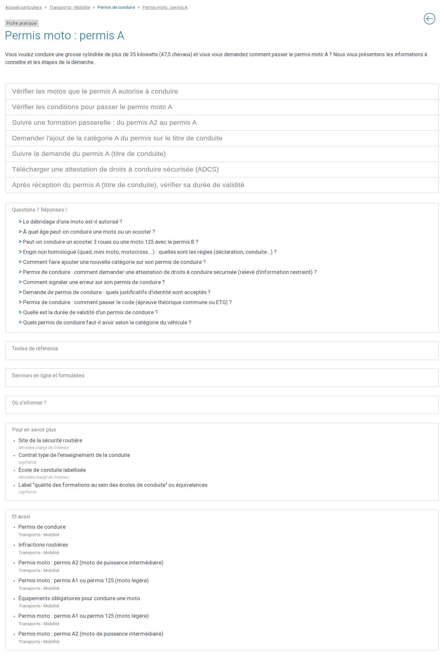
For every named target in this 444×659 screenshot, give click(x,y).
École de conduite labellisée (52, 470)
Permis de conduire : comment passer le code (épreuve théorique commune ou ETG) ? (127, 302)
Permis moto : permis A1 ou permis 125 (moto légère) (84, 580)
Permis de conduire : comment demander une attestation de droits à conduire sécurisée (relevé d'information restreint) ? (170, 272)
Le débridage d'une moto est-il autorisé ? (72, 222)
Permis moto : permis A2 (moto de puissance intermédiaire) (91, 563)
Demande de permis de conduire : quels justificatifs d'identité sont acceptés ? (116, 292)
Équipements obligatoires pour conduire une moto (79, 598)
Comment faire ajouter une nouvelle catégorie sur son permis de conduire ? (114, 262)
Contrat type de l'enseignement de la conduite (74, 455)
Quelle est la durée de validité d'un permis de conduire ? (90, 312)
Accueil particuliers (23, 7)
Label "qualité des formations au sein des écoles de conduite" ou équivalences (113, 485)
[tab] (222, 91)
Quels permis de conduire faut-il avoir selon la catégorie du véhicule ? (107, 322)
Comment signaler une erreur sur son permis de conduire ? (94, 282)
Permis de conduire (42, 527)
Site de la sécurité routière (50, 440)
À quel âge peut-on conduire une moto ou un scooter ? (89, 232)
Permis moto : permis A (165, 7)
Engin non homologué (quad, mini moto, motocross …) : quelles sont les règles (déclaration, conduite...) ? (150, 252)
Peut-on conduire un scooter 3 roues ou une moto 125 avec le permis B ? (110, 242)
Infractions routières (43, 545)
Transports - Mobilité (69, 7)
